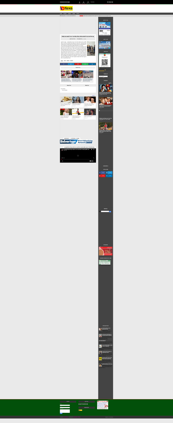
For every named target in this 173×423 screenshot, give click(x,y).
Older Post (87, 85)
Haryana (71, 60)
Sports (77, 13)
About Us (88, 3)
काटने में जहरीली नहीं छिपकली (102, 340)
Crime (73, 13)
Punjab (64, 13)
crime (65, 60)
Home (79, 3)
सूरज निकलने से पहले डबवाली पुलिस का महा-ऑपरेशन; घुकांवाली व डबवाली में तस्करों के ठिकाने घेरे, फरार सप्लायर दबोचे (88, 79)
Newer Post (69, 85)
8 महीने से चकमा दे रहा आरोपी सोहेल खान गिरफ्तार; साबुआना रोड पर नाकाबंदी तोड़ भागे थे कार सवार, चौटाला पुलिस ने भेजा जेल (77, 79)
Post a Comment (64, 90)
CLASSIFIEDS (83, 3)
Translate (106, 77)
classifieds (111, 417)
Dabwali (69, 13)
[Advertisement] (96, 8)
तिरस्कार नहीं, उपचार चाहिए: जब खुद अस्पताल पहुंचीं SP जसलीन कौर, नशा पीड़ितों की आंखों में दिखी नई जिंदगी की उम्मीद (66, 79)
